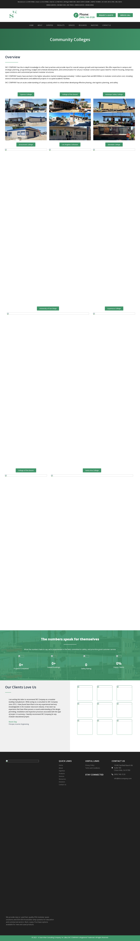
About (40, 25)
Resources (83, 25)
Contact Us (106, 25)
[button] (7, 719)
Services (72, 25)
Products (60, 25)
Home (31, 25)
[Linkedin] (87, 780)
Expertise (49, 25)
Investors (94, 25)
